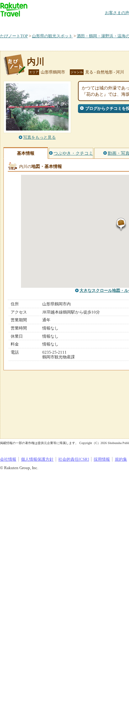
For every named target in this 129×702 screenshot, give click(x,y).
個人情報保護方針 (37, 459)
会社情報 (8, 459)
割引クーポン (98, 23)
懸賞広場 (73, 23)
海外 (47, 23)
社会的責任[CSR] (73, 459)
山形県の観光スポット (52, 36)
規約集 (121, 459)
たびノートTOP (14, 36)
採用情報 (102, 459)
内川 (35, 62)
